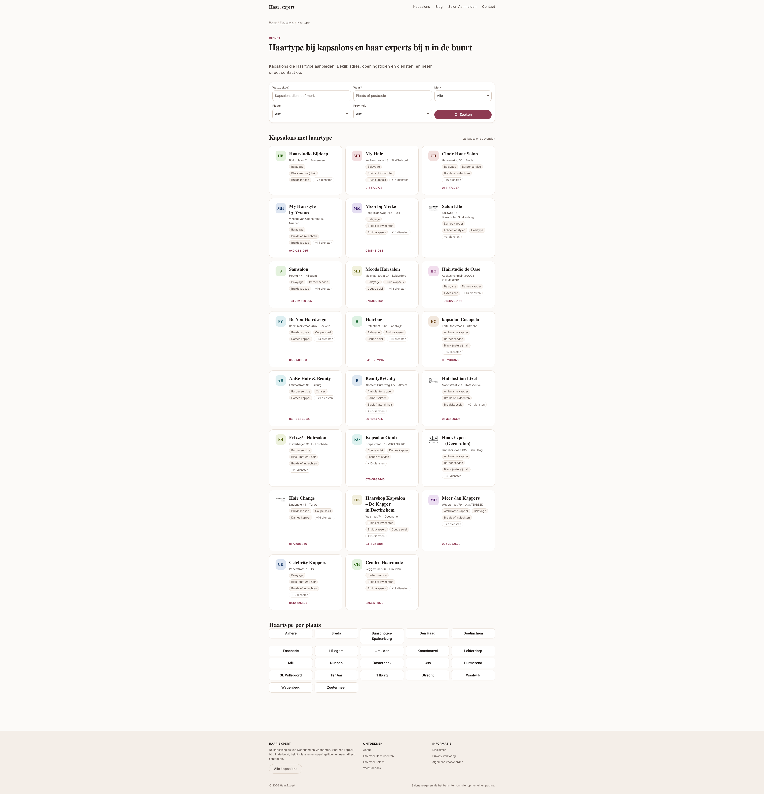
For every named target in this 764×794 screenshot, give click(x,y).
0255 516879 (374, 602)
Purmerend (473, 663)
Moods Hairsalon (382, 268)
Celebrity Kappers (307, 562)
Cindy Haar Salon (460, 153)
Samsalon (298, 268)
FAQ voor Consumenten (378, 756)
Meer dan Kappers (460, 497)
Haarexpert (281, 6)
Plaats (276, 105)
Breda (336, 633)
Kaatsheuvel (428, 651)
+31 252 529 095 (300, 301)
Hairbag (373, 319)
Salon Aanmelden (462, 7)
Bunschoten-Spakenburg (382, 636)
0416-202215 (374, 360)
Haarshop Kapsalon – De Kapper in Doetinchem (385, 503)
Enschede (291, 651)
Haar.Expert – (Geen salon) (456, 440)
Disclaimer (439, 749)
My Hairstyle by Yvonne (302, 208)
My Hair (374, 153)
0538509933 (298, 360)
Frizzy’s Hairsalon (307, 437)
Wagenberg (290, 687)
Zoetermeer (336, 687)
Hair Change (302, 497)
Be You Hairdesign (307, 319)
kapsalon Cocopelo (460, 319)
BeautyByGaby (380, 378)
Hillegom (336, 651)
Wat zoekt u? (281, 87)
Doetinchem (473, 633)
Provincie (359, 105)
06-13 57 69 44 (299, 418)
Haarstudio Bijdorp (308, 153)
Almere (291, 633)
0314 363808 (374, 543)
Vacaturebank (372, 768)
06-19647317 (374, 418)
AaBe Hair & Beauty (310, 378)
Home (273, 22)
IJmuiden (381, 651)
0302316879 (450, 360)
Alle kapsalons (285, 769)
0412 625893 (298, 602)
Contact (488, 7)
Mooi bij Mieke (380, 205)
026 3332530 (451, 543)
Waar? (357, 87)
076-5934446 (375, 479)
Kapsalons (421, 7)
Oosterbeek (382, 663)
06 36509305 (451, 418)
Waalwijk (473, 675)
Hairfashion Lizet (459, 378)
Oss (428, 663)
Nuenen (336, 663)
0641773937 (450, 187)
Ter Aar (336, 675)
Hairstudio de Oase (461, 268)
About (367, 749)
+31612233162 (452, 301)
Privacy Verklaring (444, 756)
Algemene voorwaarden (447, 762)
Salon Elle (452, 205)
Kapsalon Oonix (381, 437)
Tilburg (382, 675)
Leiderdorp (473, 651)
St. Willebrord (291, 675)
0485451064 (374, 250)
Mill (290, 663)
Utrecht (428, 675)
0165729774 (373, 187)
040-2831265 (298, 250)
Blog (439, 7)
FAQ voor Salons (373, 762)
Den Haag (428, 633)
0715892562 (374, 301)
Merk (437, 87)
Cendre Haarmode (384, 562)
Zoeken (466, 115)
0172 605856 (298, 543)
